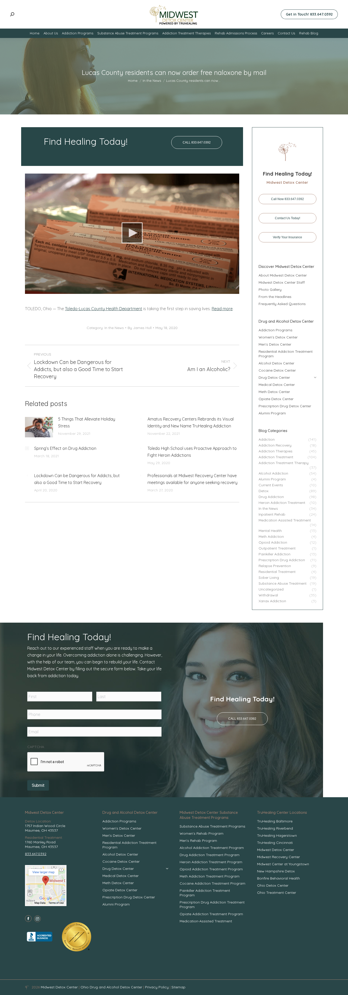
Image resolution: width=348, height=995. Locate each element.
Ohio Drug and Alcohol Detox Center (111, 987)
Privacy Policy (157, 987)
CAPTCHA (35, 746)
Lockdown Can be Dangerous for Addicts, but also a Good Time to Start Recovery (77, 479)
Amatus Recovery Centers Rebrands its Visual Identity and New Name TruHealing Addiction (191, 422)
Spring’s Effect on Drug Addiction (65, 448)
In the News (114, 327)
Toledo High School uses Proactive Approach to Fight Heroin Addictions (192, 452)
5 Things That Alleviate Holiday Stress (86, 422)
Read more (222, 308)
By (140, 327)
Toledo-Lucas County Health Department (103, 308)
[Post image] (39, 427)
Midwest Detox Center (60, 987)
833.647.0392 (35, 854)
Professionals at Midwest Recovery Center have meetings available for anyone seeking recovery (192, 479)
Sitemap (178, 987)
